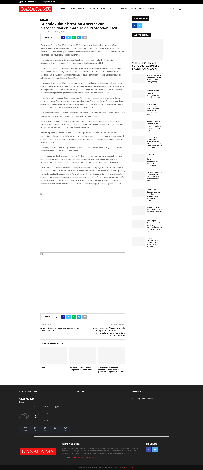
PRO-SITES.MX (128, 467)
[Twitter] (174, 9)
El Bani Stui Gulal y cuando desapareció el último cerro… (81, 368)
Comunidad (93, 9)
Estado (81, 9)
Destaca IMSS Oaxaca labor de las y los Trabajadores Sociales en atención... (153, 195)
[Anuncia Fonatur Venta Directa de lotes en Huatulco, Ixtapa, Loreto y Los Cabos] (138, 125)
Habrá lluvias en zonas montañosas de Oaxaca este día (154, 209)
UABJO (133, 9)
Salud (141, 9)
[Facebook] (171, 9)
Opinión (151, 9)
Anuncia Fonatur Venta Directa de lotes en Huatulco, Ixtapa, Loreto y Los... (154, 126)
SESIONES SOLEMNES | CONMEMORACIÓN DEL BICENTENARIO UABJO (145, 65)
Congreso (123, 9)
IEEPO (103, 9)
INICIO (62, 9)
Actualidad (44, 19)
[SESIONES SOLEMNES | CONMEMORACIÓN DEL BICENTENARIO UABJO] (147, 49)
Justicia (112, 9)
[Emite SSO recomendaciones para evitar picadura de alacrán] (138, 241)
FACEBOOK (81, 391)
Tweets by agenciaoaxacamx (143, 399)
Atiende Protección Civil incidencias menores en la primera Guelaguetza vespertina (111, 369)
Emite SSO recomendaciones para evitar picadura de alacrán (154, 242)
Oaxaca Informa (48, 32)
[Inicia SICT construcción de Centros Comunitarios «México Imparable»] (138, 158)
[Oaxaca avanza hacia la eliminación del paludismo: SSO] (138, 94)
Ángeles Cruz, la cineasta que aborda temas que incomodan (59, 329)
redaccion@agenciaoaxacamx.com (85, 457)
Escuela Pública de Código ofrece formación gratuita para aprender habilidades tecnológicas (154, 177)
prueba (43, 367)
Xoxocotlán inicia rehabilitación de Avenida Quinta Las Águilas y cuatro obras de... (154, 79)
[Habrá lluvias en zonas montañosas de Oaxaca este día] (138, 210)
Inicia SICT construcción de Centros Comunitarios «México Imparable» (153, 160)
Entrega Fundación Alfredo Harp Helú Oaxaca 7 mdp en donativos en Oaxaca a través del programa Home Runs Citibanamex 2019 (107, 332)
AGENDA (71, 9)
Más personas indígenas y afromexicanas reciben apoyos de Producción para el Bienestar (154, 142)
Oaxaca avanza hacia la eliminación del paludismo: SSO (153, 94)
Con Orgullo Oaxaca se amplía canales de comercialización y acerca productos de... (154, 226)
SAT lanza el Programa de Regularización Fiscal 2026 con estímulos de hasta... (153, 109)
